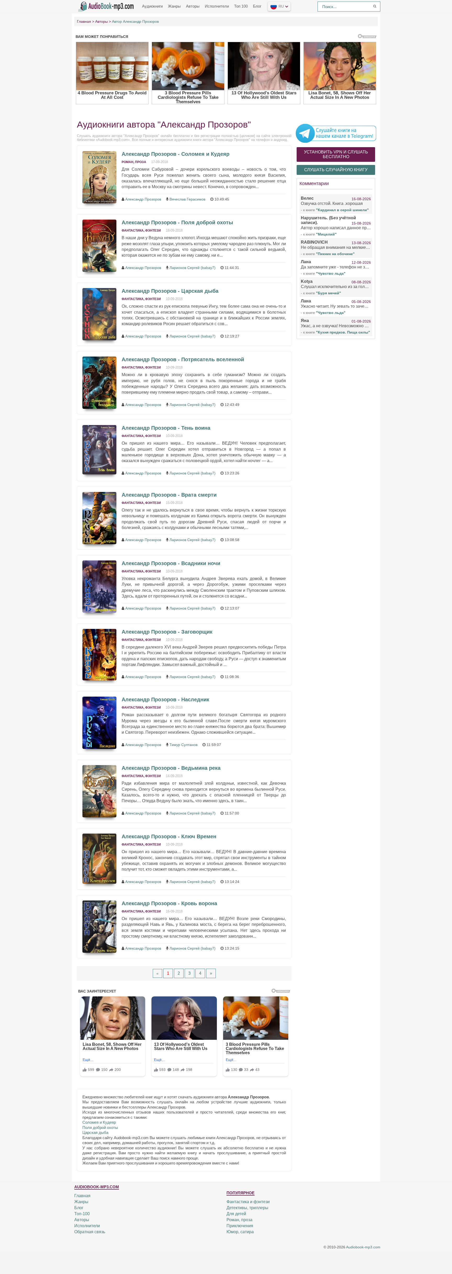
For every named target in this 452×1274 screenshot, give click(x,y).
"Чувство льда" (331, 273)
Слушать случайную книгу (336, 170)
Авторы (193, 6)
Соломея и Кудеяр (99, 1122)
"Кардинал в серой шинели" (342, 210)
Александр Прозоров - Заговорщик (167, 632)
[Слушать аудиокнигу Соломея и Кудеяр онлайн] (99, 177)
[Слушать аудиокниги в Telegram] (336, 133)
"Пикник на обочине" (335, 254)
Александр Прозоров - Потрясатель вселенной (183, 359)
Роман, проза (134, 162)
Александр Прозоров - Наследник (165, 699)
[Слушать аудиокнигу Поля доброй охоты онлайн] (99, 246)
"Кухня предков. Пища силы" (343, 332)
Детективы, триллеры (247, 1208)
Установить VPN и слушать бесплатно (336, 154)
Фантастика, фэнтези (141, 230)
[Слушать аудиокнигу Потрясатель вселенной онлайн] (99, 383)
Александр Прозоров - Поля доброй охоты (177, 222)
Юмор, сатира (240, 1232)
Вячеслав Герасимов (187, 199)
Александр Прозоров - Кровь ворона (169, 903)
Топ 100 (241, 6)
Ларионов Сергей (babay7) (193, 268)
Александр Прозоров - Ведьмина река (171, 768)
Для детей (236, 1214)
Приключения (240, 1226)
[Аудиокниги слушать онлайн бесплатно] (107, 6)
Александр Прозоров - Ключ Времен (169, 836)
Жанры (174, 6)
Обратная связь (89, 1232)
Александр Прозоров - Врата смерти (169, 495)
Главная (82, 1195)
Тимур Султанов (183, 745)
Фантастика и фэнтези (248, 1202)
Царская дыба (95, 1132)
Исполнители (217, 6)
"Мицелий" (326, 234)
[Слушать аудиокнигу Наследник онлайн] (99, 723)
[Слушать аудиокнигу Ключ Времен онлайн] (99, 859)
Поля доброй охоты (100, 1127)
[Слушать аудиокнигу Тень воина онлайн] (99, 449)
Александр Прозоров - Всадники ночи (171, 563)
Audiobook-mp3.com (363, 1247)
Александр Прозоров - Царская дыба (170, 291)
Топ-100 (82, 1214)
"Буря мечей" (328, 293)
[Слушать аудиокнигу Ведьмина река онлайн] (99, 791)
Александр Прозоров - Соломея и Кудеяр (175, 154)
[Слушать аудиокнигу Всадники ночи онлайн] (99, 586)
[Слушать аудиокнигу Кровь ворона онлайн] (99, 926)
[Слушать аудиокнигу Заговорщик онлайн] (99, 654)
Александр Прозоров (143, 199)
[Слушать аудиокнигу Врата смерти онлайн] (99, 518)
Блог (257, 6)
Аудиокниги (152, 6)
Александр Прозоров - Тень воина (166, 428)
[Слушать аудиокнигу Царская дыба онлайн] (99, 314)
